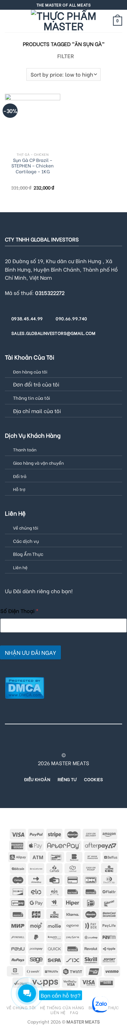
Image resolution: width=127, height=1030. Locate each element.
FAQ (74, 1012)
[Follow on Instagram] (35, 743)
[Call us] (67, 743)
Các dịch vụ (26, 540)
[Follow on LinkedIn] (91, 743)
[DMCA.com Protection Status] (24, 687)
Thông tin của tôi (31, 397)
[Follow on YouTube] (99, 743)
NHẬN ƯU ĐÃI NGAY (30, 652)
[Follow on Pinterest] (75, 743)
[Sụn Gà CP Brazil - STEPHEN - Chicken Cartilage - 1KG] (32, 121)
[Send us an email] (59, 743)
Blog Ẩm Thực (28, 553)
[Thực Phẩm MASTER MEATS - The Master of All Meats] (63, 21)
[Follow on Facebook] (27, 743)
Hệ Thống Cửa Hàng (62, 1007)
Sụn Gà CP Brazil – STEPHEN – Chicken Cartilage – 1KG (32, 166)
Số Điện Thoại (19, 610)
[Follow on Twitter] (51, 743)
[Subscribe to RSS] (83, 743)
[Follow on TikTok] (43, 743)
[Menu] (9, 21)
